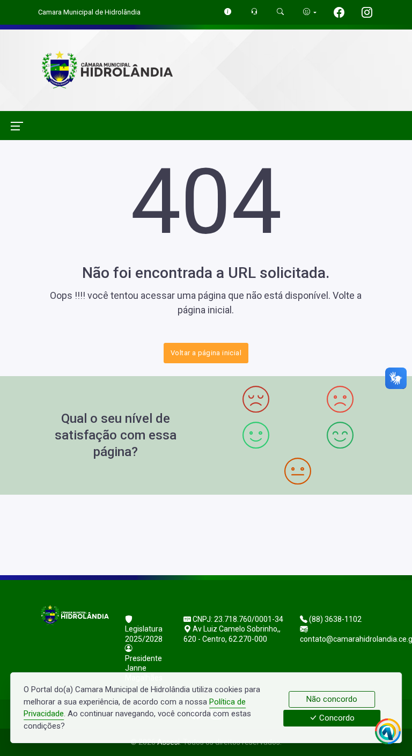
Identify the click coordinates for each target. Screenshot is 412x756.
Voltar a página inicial (206, 353)
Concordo (336, 718)
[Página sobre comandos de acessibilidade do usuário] (310, 12)
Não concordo (331, 699)
